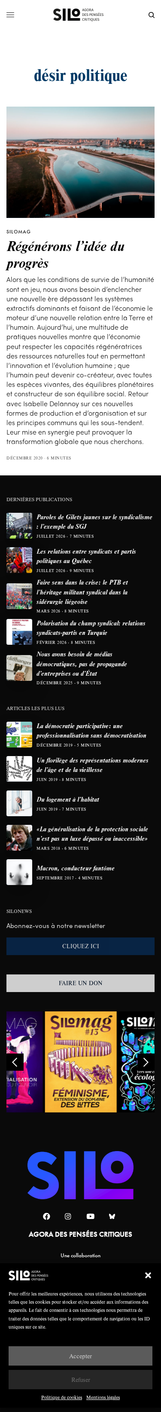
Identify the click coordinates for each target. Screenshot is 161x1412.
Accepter (80, 1356)
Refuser (80, 1379)
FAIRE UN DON (81, 983)
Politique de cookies (61, 1397)
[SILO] (80, 15)
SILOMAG (18, 231)
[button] (148, 1275)
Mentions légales (103, 1397)
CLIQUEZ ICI (80, 946)
